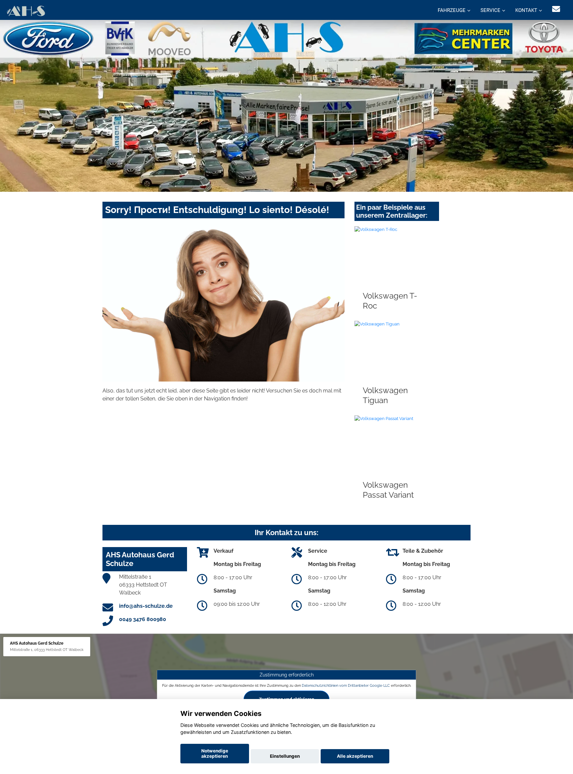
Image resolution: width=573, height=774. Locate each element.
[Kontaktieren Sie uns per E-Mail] (556, 9)
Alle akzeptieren (355, 756)
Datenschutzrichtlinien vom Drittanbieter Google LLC (346, 685)
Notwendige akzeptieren (214, 753)
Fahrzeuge (452, 10)
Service (490, 10)
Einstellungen (285, 756)
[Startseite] (25, 10)
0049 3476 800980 (142, 619)
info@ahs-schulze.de (146, 606)
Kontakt (526, 10)
